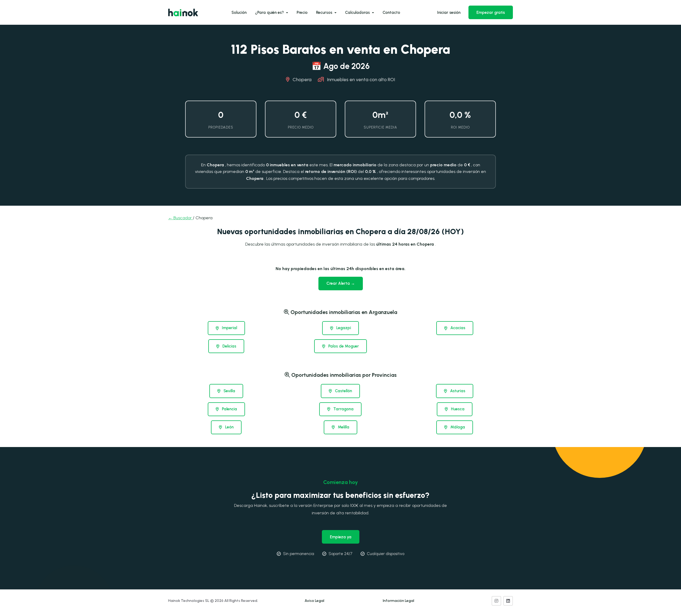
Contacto (391, 12)
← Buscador (180, 217)
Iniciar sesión (448, 12)
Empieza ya (340, 537)
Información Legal (398, 600)
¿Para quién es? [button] (270, 12)
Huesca (457, 409)
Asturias (457, 390)
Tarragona (343, 409)
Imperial (229, 327)
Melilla (343, 427)
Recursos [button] (324, 12)
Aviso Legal (314, 600)
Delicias (228, 346)
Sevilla (228, 390)
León (229, 427)
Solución (239, 12)
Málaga (457, 427)
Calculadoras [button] (358, 12)
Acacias (457, 327)
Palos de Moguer (343, 346)
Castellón (343, 390)
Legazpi (343, 327)
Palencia (229, 409)
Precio (302, 12)
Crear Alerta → (340, 283)
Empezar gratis (490, 12)
